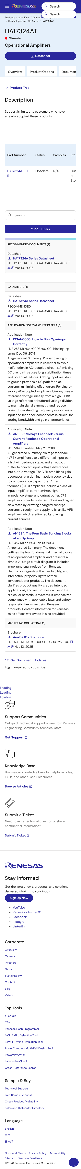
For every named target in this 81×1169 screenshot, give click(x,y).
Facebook (20, 917)
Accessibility (57, 1153)
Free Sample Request (18, 1095)
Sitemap (10, 1158)
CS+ (7, 1022)
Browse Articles (16, 786)
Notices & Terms (15, 1153)
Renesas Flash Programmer (22, 1029)
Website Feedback (30, 1158)
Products (10, 17)
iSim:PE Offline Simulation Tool (24, 1042)
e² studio (10, 1016)
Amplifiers (23, 17)
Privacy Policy (37, 1153)
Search (58, 6)
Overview (11, 949)
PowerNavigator (15, 1055)
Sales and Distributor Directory (24, 1108)
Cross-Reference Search (20, 1068)
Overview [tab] (15, 72)
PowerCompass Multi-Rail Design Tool (29, 1048)
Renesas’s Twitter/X (27, 912)
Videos (9, 995)
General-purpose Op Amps (23, 21)
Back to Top (76, 1166)
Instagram (20, 922)
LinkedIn (19, 926)
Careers (10, 956)
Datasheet (42, 56)
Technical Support (16, 1088)
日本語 (9, 1141)
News (8, 969)
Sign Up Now (19, 898)
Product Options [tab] (42, 72)
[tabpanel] (40, 775)
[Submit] (46, 14)
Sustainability (13, 975)
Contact (10, 982)
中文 (7, 1135)
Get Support (14, 737)
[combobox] (58, 14)
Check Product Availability (21, 1101)
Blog (7, 988)
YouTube (19, 907)
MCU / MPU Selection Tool (21, 1035)
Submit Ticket (15, 835)
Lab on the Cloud (16, 1061)
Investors (10, 962)
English (9, 1128)
